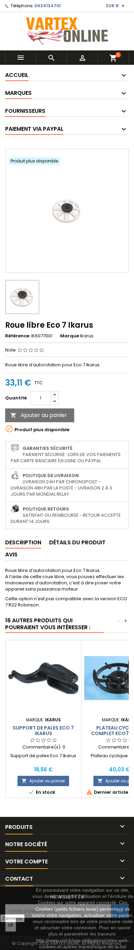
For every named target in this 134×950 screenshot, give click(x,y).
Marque (69, 336)
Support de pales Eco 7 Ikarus (43, 730)
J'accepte (12, 918)
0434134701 (47, 6)
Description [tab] (23, 542)
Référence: (17, 336)
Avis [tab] (11, 554)
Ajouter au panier (38, 415)
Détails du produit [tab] (77, 542)
